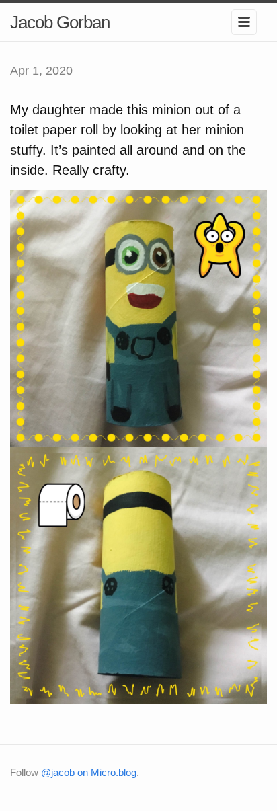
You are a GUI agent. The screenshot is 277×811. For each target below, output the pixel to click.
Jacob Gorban (60, 22)
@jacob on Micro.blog (88, 772)
